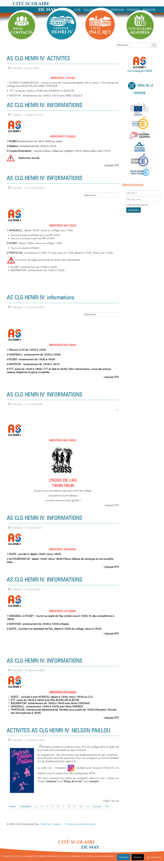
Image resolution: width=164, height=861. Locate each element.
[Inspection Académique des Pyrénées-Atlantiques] (139, 171)
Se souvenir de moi (138, 205)
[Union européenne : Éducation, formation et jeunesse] (139, 108)
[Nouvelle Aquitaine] (139, 135)
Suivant (97, 806)
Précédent (26, 806)
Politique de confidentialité (80, 824)
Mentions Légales (51, 824)
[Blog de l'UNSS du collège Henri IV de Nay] (15, 126)
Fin (107, 806)
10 (80, 806)
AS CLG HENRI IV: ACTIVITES (38, 58)
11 (87, 806)
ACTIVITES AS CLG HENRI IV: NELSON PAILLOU (58, 730)
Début (12, 806)
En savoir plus (154, 857)
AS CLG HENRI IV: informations (40, 297)
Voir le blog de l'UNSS (139, 70)
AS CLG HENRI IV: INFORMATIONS (44, 104)
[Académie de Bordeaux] (139, 159)
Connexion (133, 210)
